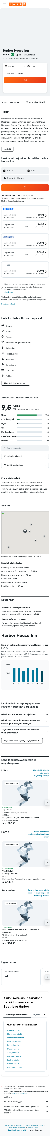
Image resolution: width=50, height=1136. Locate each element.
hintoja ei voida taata (19, 1094)
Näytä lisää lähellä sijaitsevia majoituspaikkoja (41, 773)
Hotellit (19, 1125)
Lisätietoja (8, 292)
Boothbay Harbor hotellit (17, 1130)
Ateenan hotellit (14, 1030)
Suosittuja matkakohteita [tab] (17, 1014)
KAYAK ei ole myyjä (13, 1101)
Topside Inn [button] (7, 810)
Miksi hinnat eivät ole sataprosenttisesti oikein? (22, 1111)
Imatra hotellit (13, 1060)
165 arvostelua (28, 54)
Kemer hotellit (13, 1045)
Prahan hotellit (13, 1063)
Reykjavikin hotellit (15, 1067)
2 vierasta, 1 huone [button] (14, 73)
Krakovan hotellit (14, 1041)
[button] (4, 4)
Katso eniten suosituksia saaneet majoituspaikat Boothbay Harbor (38, 893)
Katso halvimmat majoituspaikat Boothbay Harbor (38, 834)
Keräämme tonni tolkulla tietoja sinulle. (22, 1106)
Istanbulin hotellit (14, 1056)
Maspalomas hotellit (15, 1037)
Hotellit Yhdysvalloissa (17, 1128)
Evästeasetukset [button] (8, 304)
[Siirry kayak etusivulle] (17, 4)
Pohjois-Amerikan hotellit (34, 1125)
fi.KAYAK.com (8, 1125)
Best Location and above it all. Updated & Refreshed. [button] (20, 931)
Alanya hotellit (13, 1052)
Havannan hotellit (14, 1034)
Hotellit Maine (33, 1128)
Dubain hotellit (13, 1049)
